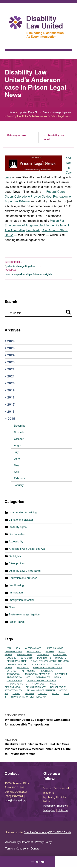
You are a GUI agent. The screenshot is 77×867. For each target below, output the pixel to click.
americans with (33, 648)
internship (61, 674)
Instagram (49, 810)
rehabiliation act (36, 686)
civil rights (60, 654)
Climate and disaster (21, 519)
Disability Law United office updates (27, 664)
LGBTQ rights (42, 677)
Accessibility (16, 541)
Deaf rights (44, 657)
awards (50, 651)
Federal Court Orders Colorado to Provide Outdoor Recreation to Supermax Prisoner (38, 196)
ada (18, 648)
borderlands (24, 654)
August (18, 445)
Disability (60, 657)
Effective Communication (47, 667)
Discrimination (17, 534)
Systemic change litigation (20, 266)
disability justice (17, 661)
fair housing (28, 670)
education (23, 667)
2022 (9, 648)
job (28, 677)
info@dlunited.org (16, 800)
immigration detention (37, 674)
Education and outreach (23, 578)
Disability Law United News (25, 570)
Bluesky (62, 805)
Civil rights (15, 556)
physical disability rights (41, 680)
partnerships (24, 274)
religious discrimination (41, 690)
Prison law (38, 683)
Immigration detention (22, 600)
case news (11, 274)
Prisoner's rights (42, 274)
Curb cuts (27, 657)
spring (16, 693)
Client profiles (17, 563)
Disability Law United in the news (50, 661)
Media (57, 677)
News (12, 607)
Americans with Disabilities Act (27, 548)
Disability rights (18, 527)
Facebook (49, 805)
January (19, 485)
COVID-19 (11, 657)
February (19, 478)
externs (11, 670)
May (16, 465)
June (17, 458)
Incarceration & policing (23, 512)
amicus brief (34, 651)
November (20, 432)
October (19, 439)
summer (29, 693)
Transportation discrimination (28, 696)
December (20, 425)
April (16, 472)
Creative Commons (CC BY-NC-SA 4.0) (47, 832)
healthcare (46, 670)
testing (42, 693)
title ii (55, 693)
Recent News (16, 621)
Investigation (14, 677)
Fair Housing (16, 585)
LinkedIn (63, 810)
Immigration (16, 592)
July (16, 452)
